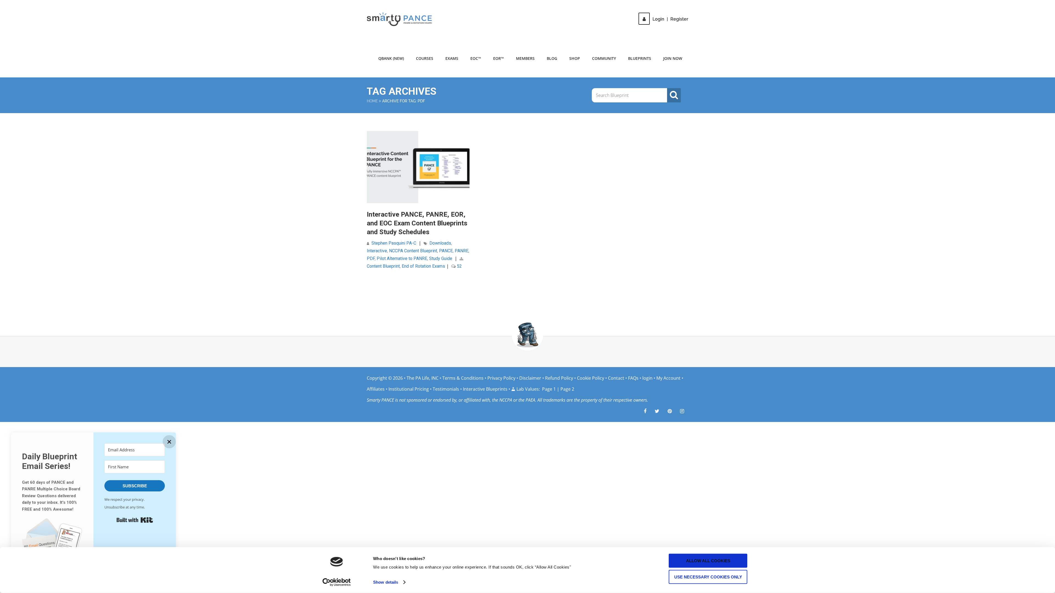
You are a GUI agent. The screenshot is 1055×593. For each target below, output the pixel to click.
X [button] (1049, 5)
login (647, 378)
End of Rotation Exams (423, 266)
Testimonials (446, 389)
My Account (668, 378)
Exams (451, 58)
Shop (574, 58)
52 (459, 266)
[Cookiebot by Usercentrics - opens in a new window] (337, 582)
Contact (616, 378)
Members (525, 58)
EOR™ (498, 58)
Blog (552, 58)
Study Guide (440, 258)
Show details (385, 582)
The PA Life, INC (423, 378)
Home (372, 101)
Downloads (440, 243)
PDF (371, 258)
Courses (424, 58)
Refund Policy (559, 378)
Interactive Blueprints (485, 389)
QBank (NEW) (391, 58)
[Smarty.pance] (682, 411)
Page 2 (567, 389)
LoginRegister (670, 19)
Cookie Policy (590, 378)
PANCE (446, 250)
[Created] (670, 411)
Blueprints (639, 58)
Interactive (377, 250)
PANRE (461, 250)
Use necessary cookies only (708, 576)
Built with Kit (134, 520)
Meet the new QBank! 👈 (634, 8)
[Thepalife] (657, 411)
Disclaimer (530, 378)
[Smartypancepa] (645, 411)
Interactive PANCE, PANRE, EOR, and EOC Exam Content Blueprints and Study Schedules (417, 223)
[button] (52, 544)
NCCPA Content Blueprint (413, 250)
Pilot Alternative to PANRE (402, 258)
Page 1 (549, 389)
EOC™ (475, 58)
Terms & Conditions (463, 378)
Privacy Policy (501, 378)
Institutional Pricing (408, 389)
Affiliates (376, 389)
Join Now (672, 58)
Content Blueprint (383, 266)
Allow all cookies (708, 560)
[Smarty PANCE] (402, 19)
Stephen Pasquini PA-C (393, 243)
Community (604, 58)
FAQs (633, 378)
